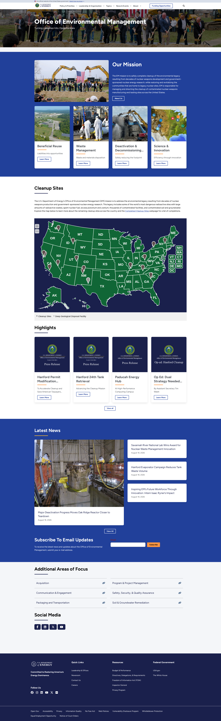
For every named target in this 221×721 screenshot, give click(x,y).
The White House (160, 675)
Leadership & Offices (79, 670)
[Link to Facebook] (32, 692)
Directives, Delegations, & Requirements (128, 675)
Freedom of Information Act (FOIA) (126, 680)
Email (113, 540)
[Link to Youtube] (46, 692)
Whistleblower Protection (152, 711)
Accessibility (48, 711)
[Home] (43, 6)
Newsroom (75, 675)
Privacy (59, 711)
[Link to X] (51, 692)
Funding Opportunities (161, 6)
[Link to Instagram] (37, 692)
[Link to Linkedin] (41, 692)
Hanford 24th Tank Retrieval (90, 379)
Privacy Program (118, 690)
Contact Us (76, 680)
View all (110, 408)
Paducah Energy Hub (127, 379)
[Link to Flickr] (56, 692)
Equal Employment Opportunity (43, 716)
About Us (118, 98)
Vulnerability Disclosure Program (125, 711)
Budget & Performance (121, 670)
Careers (74, 685)
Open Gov (35, 711)
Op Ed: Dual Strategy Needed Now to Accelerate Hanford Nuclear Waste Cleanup (168, 379)
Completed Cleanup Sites (137, 211)
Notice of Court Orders (69, 716)
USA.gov (156, 670)
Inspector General (119, 685)
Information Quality (73, 711)
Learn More (43, 159)
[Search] (184, 6)
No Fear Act (90, 711)
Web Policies (104, 711)
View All (110, 531)
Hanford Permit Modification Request (48, 379)
